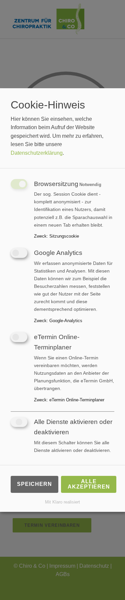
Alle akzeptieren (89, 484)
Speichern (34, 484)
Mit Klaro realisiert (62, 502)
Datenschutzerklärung (37, 153)
